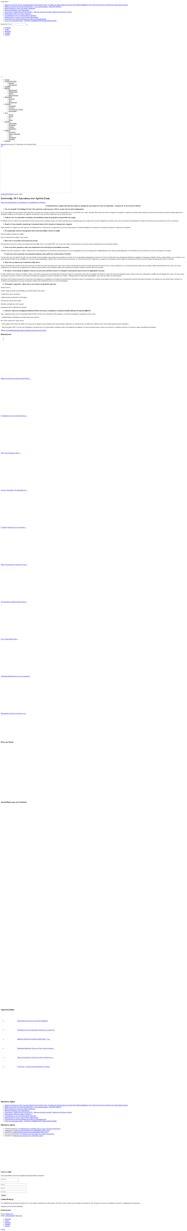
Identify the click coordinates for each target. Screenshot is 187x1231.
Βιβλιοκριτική (13, 90)
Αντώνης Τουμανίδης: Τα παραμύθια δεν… (14, 490)
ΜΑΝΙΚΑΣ (18, 330)
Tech (10, 136)
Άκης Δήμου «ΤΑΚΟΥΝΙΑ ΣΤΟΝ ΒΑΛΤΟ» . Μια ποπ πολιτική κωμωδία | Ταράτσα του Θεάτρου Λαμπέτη (38, 12)
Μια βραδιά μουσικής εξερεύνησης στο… (14, 713)
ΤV (10, 118)
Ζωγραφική (12, 106)
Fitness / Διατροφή (14, 134)
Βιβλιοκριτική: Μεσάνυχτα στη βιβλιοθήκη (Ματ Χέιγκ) (32, 1130)
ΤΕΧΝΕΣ (8, 104)
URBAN (7, 130)
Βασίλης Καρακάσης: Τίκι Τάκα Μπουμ (17, 10)
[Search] (27, 24)
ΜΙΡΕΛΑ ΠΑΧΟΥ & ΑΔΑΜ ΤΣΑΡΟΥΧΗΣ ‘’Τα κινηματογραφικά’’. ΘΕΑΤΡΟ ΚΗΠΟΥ (33, 7)
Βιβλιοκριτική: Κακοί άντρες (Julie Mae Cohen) (28, 1136)
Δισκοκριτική (13, 102)
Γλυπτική (11, 108)
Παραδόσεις (12, 129)
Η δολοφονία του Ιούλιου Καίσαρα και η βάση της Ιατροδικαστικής (25, 19)
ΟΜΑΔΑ (8, 141)
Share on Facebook (7, 202)
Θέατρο (11, 115)
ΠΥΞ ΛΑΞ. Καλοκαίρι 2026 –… (11, 453)
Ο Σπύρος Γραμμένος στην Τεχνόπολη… (13, 527)
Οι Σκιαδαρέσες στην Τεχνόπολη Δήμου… (14, 416)
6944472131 (9, 1214)
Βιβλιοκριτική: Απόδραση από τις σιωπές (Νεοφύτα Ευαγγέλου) (40, 1128)
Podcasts (11, 83)
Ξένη (10, 101)
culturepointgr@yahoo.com (13, 1215)
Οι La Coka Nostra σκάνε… (9, 639)
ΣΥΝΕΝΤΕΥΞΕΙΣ (10, 81)
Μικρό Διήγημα (13, 95)
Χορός (11, 120)
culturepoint (8, 1130)
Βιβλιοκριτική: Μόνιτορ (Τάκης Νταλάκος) (18, 14)
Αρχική (7, 79)
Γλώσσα (11, 127)
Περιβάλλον (12, 137)
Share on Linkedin (28, 202)
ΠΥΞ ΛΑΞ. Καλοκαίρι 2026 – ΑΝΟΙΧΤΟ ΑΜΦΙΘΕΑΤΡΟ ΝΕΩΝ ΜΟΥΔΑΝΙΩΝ (31, 21)
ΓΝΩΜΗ (7, 86)
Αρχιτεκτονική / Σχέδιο (16, 109)
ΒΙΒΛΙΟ (7, 88)
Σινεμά (11, 116)
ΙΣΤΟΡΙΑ (8, 122)
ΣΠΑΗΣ (31, 330)
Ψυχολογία (12, 132)
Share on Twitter (18, 202)
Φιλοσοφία (12, 125)
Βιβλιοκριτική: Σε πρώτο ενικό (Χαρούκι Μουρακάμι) (21, 17)
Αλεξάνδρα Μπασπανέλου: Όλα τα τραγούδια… (16, 676)
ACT (6, 113)
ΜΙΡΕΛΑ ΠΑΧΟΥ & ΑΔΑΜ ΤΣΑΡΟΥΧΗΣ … (16, 378)
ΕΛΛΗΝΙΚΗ (10, 330)
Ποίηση (11, 93)
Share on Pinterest (39, 202)
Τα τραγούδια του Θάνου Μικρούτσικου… (14, 602)
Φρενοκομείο (13, 85)
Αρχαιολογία (13, 123)
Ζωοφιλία (12, 139)
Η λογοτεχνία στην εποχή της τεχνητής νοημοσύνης (38, 1134)
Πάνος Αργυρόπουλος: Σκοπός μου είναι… (14, 564)
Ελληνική (12, 99)
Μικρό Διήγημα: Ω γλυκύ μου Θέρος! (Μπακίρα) (20, 8)
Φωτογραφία (12, 111)
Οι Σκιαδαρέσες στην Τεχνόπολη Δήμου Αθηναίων (20, 15)
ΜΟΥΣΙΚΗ (8, 97)
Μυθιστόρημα (13, 92)
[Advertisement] (93, 61)
